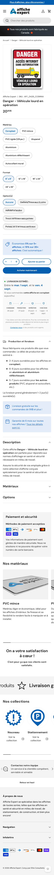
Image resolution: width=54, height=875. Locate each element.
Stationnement (38, 732)
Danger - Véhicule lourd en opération (27, 40)
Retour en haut (27, 782)
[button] (49, 11)
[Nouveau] (13, 717)
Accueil (6, 40)
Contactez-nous (16, 327)
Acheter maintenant (27, 270)
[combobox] (27, 21)
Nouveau (13, 732)
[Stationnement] (37, 717)
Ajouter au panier (36, 261)
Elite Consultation (38, 868)
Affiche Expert (9, 96)
